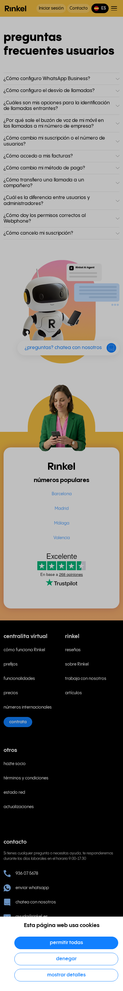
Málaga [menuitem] (61, 523)
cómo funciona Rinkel (24, 650)
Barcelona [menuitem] (62, 494)
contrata (18, 722)
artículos (73, 693)
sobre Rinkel (77, 664)
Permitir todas (66, 942)
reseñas (73, 650)
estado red (14, 792)
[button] (100, 8)
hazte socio (15, 764)
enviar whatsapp (32, 888)
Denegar (66, 958)
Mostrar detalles (66, 975)
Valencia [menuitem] (61, 538)
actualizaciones (19, 807)
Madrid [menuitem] (62, 509)
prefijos (11, 664)
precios (11, 693)
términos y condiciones (26, 778)
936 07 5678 (27, 873)
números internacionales (28, 707)
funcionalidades (19, 679)
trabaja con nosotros (85, 679)
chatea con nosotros (36, 902)
